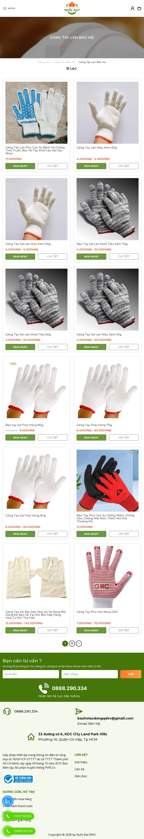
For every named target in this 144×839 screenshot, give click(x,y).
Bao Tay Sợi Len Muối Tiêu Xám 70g (102, 243)
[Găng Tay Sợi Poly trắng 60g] (36, 481)
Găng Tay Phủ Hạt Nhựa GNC (97, 611)
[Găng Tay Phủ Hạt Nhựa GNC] (108, 577)
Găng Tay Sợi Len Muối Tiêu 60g (28, 334)
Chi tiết (52, 166)
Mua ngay (20, 166)
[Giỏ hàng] (139, 8)
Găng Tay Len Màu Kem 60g (97, 147)
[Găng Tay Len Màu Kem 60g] (108, 113)
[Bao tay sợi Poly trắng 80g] (36, 390)
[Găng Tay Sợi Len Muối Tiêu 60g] (36, 300)
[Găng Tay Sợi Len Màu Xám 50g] (108, 300)
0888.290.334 (26, 711)
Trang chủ (44, 62)
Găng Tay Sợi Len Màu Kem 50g (28, 243)
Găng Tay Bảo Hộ (64, 62)
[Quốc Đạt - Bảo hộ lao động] (72, 8)
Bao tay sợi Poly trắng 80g (24, 425)
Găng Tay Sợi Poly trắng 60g (25, 515)
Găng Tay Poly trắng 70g (94, 425)
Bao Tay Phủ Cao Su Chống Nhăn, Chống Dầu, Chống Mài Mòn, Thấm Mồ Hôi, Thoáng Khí (105, 518)
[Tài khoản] (132, 8)
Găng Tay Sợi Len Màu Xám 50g (99, 334)
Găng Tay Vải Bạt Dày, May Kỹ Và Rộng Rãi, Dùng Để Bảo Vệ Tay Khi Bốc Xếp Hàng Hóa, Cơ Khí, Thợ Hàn (35, 614)
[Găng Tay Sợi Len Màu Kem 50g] (36, 209)
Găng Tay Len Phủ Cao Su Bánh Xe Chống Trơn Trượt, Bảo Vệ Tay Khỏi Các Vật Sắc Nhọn (35, 150)
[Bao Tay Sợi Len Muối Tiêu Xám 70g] (108, 209)
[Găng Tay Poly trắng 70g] (108, 390)
